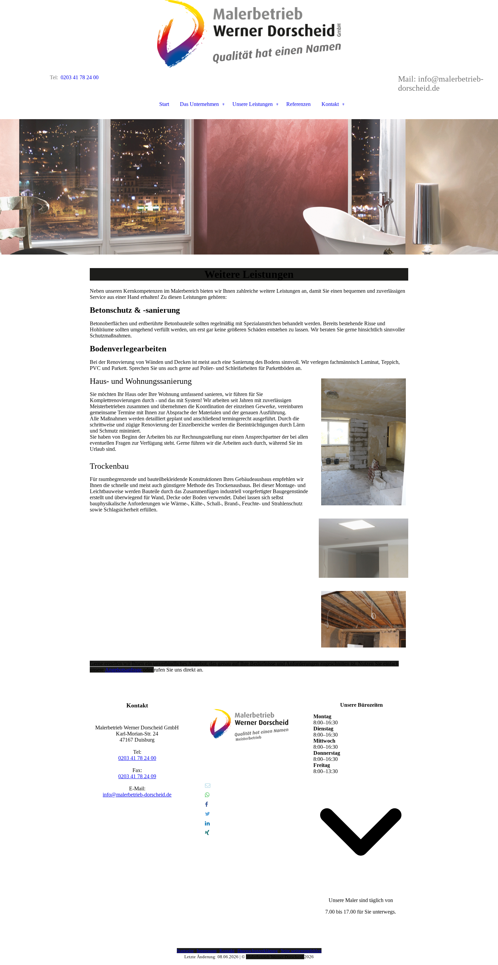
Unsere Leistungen (252, 104)
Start (164, 104)
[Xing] (207, 833)
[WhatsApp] (207, 795)
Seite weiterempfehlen (301, 950)
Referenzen (298, 104)
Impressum (206, 950)
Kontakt (330, 104)
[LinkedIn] (207, 823)
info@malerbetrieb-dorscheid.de (137, 794)
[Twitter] (207, 814)
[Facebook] (206, 804)
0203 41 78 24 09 (137, 776)
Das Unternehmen (199, 104)
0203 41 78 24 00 (137, 758)
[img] (249, 34)
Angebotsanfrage (124, 670)
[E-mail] (207, 785)
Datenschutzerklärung (257, 950)
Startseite (185, 950)
